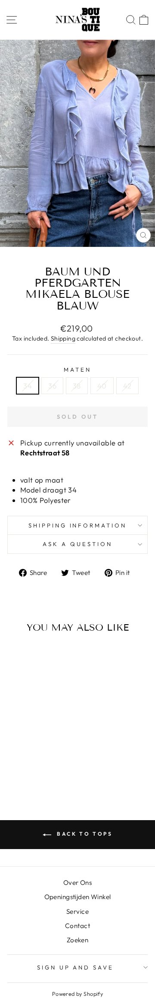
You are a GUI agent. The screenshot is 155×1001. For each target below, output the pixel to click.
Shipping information (77, 525)
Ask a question (77, 543)
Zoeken (77, 940)
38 (77, 385)
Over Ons (77, 882)
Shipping (63, 338)
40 (102, 385)
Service (77, 911)
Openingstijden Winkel (77, 897)
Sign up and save (75, 967)
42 (127, 385)
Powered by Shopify (77, 993)
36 (52, 385)
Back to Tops (84, 833)
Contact (77, 926)
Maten (77, 369)
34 (27, 385)
